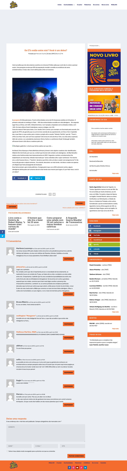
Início (60, 5)
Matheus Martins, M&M (26, 332)
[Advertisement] (63, 24)
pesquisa (16, 120)
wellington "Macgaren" (26, 316)
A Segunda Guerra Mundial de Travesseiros (74, 220)
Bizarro (57, 54)
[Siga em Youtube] (77, 467)
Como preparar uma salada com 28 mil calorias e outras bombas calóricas (55, 222)
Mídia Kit (114, 5)
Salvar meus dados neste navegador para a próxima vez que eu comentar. (32, 451)
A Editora (87, 463)
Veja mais (115, 173)
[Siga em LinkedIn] (85, 467)
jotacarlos (20, 267)
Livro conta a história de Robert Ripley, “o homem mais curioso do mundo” (16, 223)
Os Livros (96, 5)
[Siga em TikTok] (81, 467)
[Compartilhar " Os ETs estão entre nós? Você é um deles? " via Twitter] (54, 194)
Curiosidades (68, 5)
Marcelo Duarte (41, 54)
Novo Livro (105, 5)
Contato (103, 463)
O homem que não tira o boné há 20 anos (35, 220)
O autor (79, 5)
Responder (68, 259)
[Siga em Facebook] (69, 467)
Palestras (87, 5)
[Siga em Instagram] (73, 467)
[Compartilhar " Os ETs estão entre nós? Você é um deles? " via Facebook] (50, 194)
